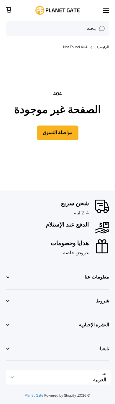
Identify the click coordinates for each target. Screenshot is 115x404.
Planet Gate (34, 395)
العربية (99, 379)
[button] (9, 10)
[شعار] (57, 10)
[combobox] (57, 28)
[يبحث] (101, 28)
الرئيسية (103, 47)
